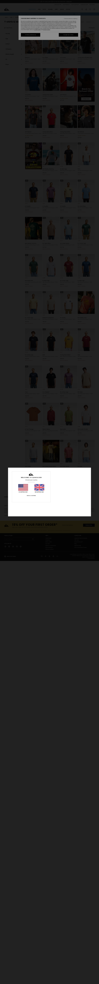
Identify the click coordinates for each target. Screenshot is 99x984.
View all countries (31, 495)
